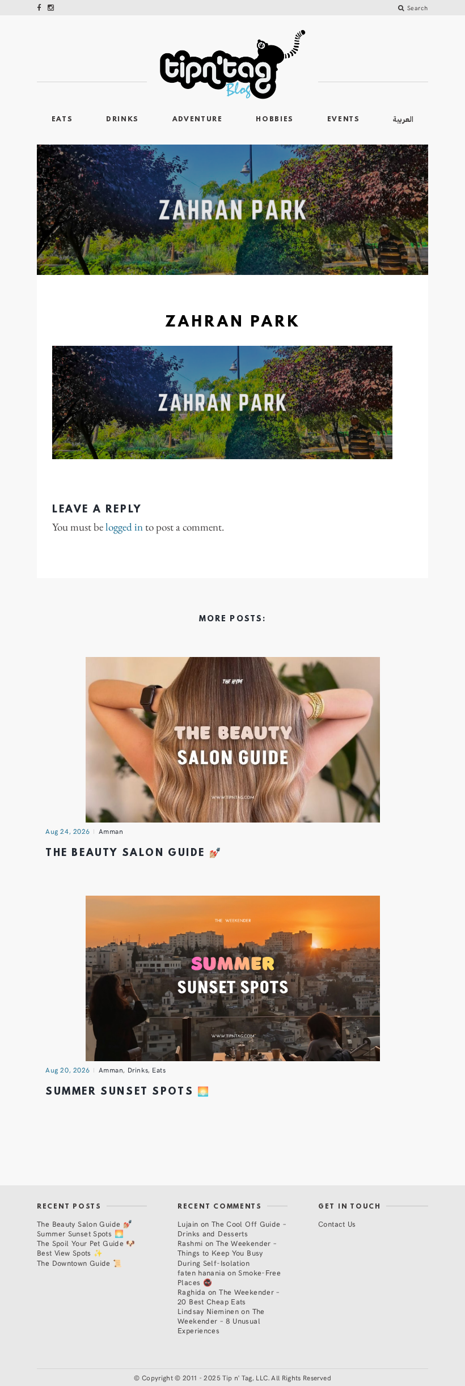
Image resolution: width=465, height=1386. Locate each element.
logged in (124, 527)
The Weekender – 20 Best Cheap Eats (228, 1296)
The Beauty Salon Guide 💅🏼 (133, 853)
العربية (403, 119)
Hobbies (275, 120)
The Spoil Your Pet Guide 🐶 (86, 1243)
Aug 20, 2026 (67, 1069)
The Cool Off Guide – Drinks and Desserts (231, 1228)
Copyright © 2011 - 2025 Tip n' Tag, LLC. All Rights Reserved (236, 1377)
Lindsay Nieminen (208, 1311)
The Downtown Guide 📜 (79, 1263)
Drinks (122, 120)
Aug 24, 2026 (67, 831)
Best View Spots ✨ (70, 1252)
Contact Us (337, 1223)
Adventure (197, 120)
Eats (62, 120)
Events (343, 120)
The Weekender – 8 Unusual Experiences (221, 1320)
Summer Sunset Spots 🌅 (127, 1092)
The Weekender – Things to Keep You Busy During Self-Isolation (226, 1252)
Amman (111, 831)
